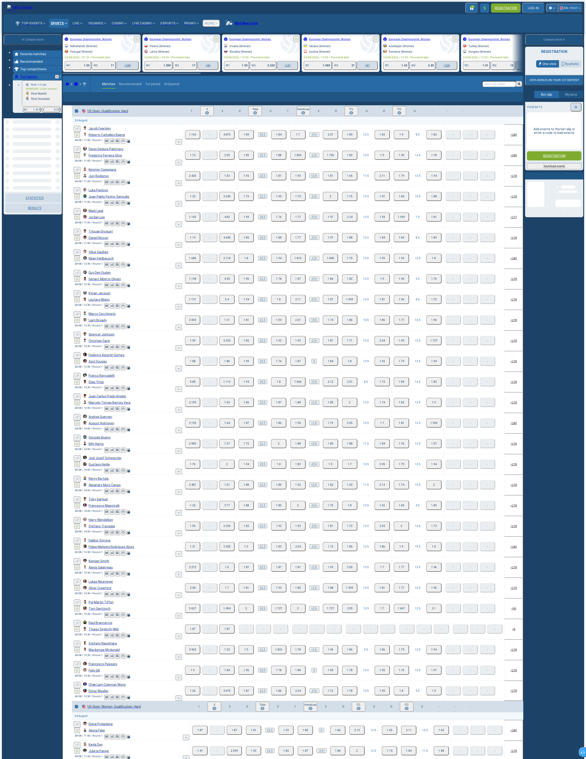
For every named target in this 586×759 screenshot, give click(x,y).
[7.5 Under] (434, 224)
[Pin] (77, 136)
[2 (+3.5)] (330, 203)
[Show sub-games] (179, 149)
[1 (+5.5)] (298, 389)
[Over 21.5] (246, 203)
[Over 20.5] (246, 141)
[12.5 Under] (382, 141)
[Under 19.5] (278, 224)
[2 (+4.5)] (330, 141)
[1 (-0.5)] (298, 471)
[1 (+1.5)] (298, 409)
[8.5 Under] (434, 141)
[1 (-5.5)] (298, 224)
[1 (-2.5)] (298, 347)
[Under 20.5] (278, 141)
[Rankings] (123, 148)
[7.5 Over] (401, 224)
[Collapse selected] (52, 142)
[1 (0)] (298, 368)
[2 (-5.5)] (330, 389)
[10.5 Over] (401, 203)
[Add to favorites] (137, 39)
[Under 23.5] (278, 368)
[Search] (519, 84)
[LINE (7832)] (67, 84)
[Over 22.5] (246, 162)
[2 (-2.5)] (330, 183)
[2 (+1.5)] (330, 162)
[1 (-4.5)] (298, 141)
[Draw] (117, 148)
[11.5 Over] (349, 183)
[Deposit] (484, 8)
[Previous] (57, 77)
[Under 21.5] (278, 203)
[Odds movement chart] (112, 148)
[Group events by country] (58, 142)
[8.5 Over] (401, 141)
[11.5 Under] (382, 183)
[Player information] (128, 148)
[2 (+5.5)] (330, 224)
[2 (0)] (330, 368)
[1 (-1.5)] (298, 162)
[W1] (192, 141)
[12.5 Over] (349, 141)
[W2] (227, 141)
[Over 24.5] (246, 615)
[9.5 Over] (401, 286)
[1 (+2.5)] (298, 183)
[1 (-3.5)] (298, 203)
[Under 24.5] (278, 615)
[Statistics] (106, 148)
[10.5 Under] (434, 203)
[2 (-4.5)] (330, 656)
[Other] (501, 100)
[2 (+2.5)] (330, 347)
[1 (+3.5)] (298, 327)
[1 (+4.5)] (298, 656)
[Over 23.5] (246, 368)
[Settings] (552, 8)
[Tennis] (76, 84)
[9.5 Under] (434, 286)
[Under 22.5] (278, 162)
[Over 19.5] (246, 224)
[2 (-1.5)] (330, 409)
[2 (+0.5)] (330, 471)
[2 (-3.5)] (330, 327)
